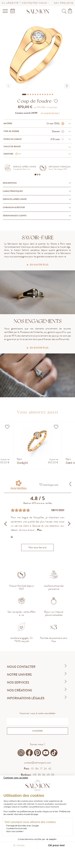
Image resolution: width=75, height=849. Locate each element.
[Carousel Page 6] (37, 94)
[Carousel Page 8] (42, 94)
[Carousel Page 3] (30, 94)
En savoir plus (39, 264)
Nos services (18, 682)
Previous (6, 523)
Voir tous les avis (37, 547)
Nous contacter (21, 667)
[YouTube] (45, 752)
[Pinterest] (37, 752)
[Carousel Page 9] (45, 94)
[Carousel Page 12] (52, 94)
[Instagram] (21, 752)
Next (69, 523)
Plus (39, 530)
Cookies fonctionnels (16, 828)
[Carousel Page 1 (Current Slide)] (24, 94)
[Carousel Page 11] (50, 94)
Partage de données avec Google (22, 825)
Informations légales (25, 698)
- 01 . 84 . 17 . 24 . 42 (37, 768)
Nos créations (19, 690)
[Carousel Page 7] (40, 94)
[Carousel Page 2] (28, 94)
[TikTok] (53, 752)
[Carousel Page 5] (35, 94)
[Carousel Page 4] (32, 94)
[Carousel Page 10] (47, 94)
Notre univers (19, 674)
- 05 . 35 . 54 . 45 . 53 (37, 775)
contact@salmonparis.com (37, 763)
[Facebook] (29, 752)
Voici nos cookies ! (15, 831)
